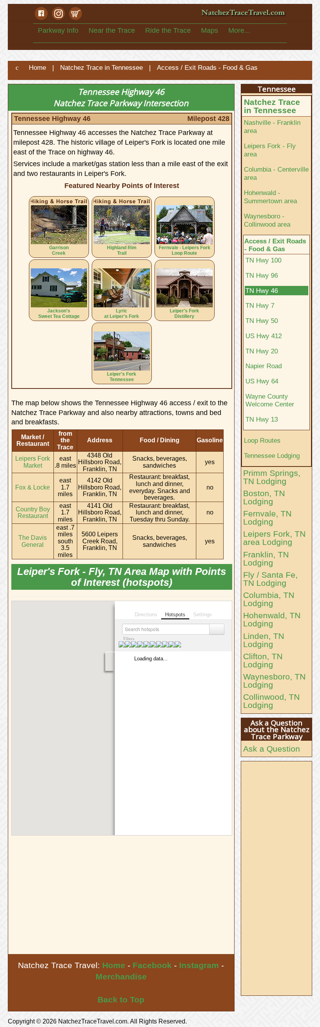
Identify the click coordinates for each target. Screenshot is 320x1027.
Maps (209, 30)
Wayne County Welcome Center (269, 400)
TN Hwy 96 (261, 275)
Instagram (199, 965)
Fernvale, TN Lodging (267, 517)
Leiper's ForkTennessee (121, 376)
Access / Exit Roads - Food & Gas (275, 245)
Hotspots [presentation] (175, 614)
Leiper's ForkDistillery (184, 313)
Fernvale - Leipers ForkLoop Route (184, 250)
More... (239, 30)
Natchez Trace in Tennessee (272, 106)
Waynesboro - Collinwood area (267, 220)
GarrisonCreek (59, 250)
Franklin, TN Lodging (266, 558)
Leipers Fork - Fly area (270, 150)
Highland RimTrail (122, 250)
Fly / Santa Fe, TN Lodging (270, 578)
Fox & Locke (32, 487)
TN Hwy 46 (261, 290)
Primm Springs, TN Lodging (271, 477)
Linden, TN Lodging (263, 640)
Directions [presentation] (146, 614)
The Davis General (32, 541)
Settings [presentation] (202, 614)
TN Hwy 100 (263, 260)
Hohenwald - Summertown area (270, 197)
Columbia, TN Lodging (268, 599)
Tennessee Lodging (272, 455)
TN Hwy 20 (261, 351)
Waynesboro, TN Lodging (274, 680)
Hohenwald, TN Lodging (271, 619)
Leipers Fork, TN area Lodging (274, 537)
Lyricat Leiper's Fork (121, 313)
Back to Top (121, 999)
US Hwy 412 (263, 336)
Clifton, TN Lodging (263, 660)
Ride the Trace (168, 30)
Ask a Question (271, 748)
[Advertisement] (121, 895)
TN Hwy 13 (261, 419)
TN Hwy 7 (259, 305)
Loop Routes (262, 440)
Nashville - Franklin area (272, 127)
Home (113, 965)
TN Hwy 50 (261, 321)
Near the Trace (112, 30)
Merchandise (121, 976)
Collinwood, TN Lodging (271, 700)
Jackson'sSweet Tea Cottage (59, 313)
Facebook (152, 965)
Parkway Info (58, 30)
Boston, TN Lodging (264, 497)
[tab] (146, 609)
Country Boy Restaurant (33, 513)
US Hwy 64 (261, 381)
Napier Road (263, 366)
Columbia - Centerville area (276, 173)
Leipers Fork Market (32, 462)
